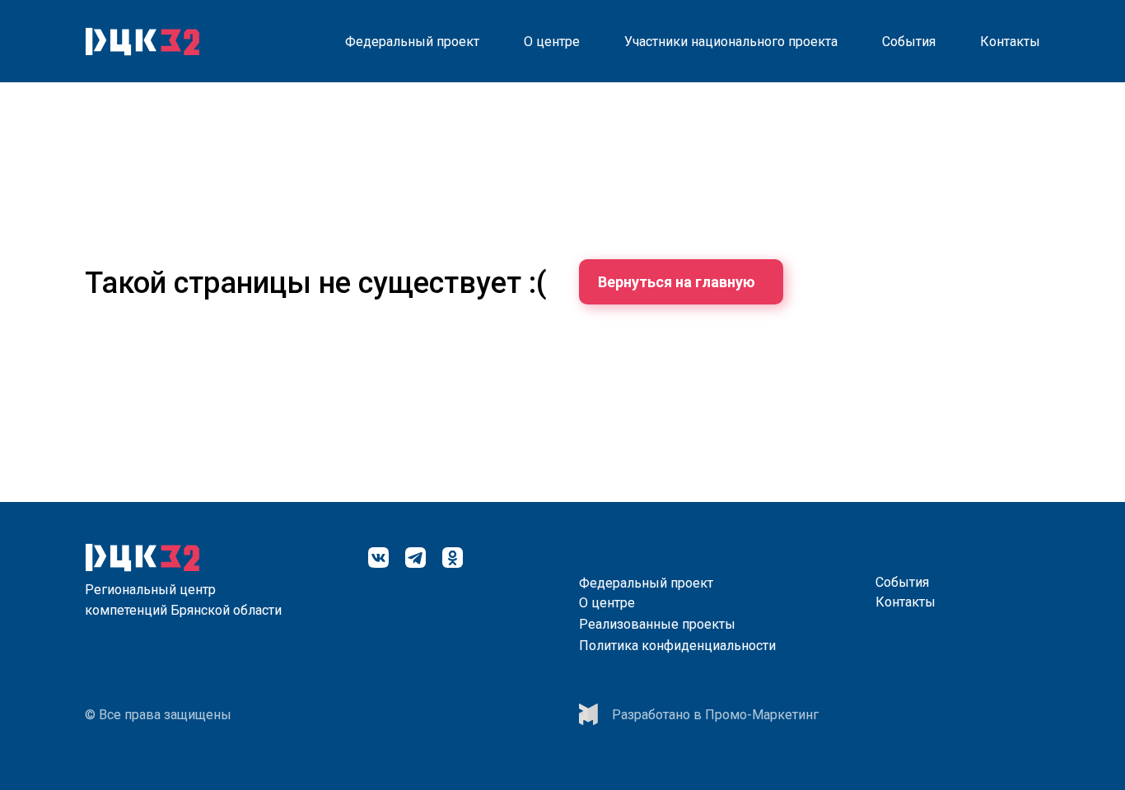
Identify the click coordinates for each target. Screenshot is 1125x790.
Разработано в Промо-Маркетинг (715, 715)
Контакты (1010, 41)
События (909, 41)
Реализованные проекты (657, 624)
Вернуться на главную (676, 281)
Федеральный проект (412, 41)
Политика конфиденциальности (677, 645)
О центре (552, 41)
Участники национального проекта (731, 41)
